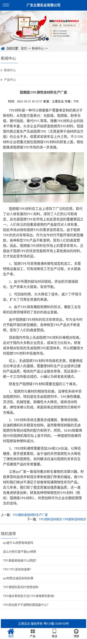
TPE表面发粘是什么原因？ (20, 560)
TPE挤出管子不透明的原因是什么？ (26, 604)
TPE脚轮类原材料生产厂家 (30, 515)
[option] (43, 28)
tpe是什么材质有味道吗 (18, 542)
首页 (24, 48)
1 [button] (40, 39)
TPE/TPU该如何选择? (17, 569)
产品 (32, 636)
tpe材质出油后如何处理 (18, 578)
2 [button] (43, 39)
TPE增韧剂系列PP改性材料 (20, 587)
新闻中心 (38, 48)
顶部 (76, 636)
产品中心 (10, 79)
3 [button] (47, 39)
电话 (54, 636)
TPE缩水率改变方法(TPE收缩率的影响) (28, 596)
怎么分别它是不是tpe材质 (19, 551)
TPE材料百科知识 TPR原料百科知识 (62, 519)
